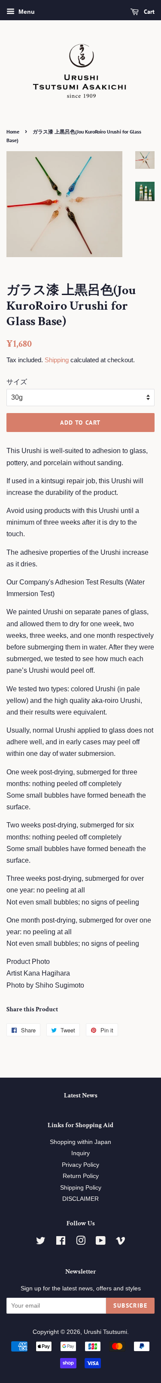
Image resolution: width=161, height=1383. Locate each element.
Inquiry (80, 1153)
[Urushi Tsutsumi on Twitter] (41, 1242)
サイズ (16, 381)
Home (12, 131)
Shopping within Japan (80, 1142)
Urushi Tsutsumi (105, 1332)
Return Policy (81, 1176)
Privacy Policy (80, 1165)
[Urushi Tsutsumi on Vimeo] (120, 1242)
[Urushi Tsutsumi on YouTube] (101, 1242)
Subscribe (130, 1305)
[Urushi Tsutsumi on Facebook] (61, 1242)
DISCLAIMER (80, 1199)
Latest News (80, 1095)
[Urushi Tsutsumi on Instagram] (80, 1242)
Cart (148, 12)
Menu (26, 11)
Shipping (57, 360)
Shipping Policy (80, 1187)
